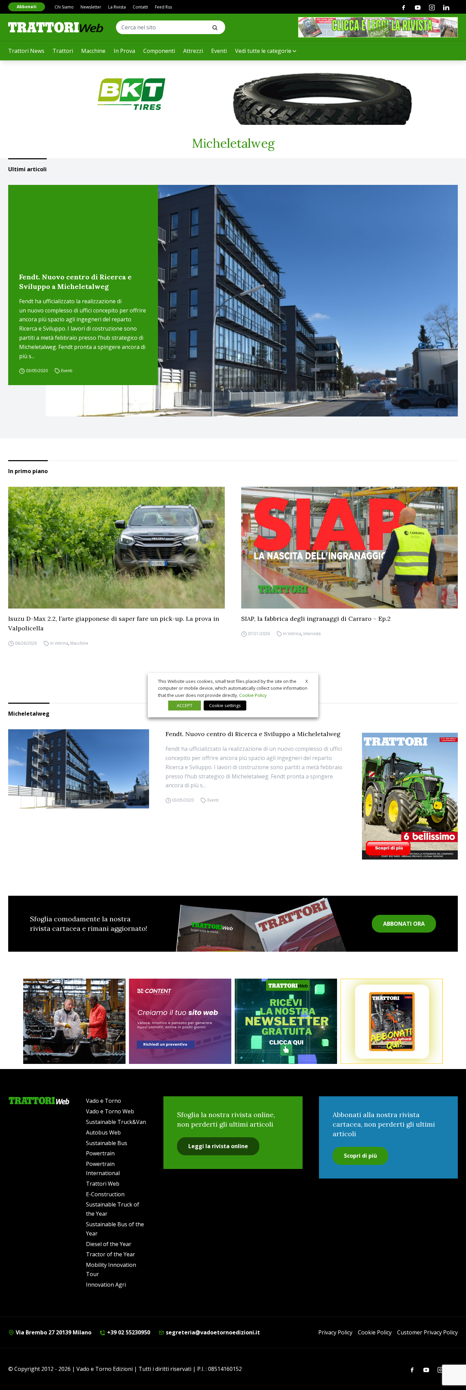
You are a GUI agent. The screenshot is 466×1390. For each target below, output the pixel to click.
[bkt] (233, 94)
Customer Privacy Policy (427, 1332)
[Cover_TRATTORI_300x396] (410, 796)
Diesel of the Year (108, 1244)
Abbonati (27, 7)
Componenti (159, 51)
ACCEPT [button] (184, 705)
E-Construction (105, 1194)
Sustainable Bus (106, 1143)
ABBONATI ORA (404, 923)
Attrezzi (193, 51)
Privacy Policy (335, 1332)
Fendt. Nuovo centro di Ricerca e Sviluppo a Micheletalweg (75, 282)
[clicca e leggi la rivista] (378, 27)
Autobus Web (103, 1132)
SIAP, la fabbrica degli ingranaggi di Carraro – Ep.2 (316, 619)
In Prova (124, 51)
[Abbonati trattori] (391, 1021)
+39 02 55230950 (128, 1332)
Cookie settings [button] (225, 705)
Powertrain (100, 1153)
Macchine (93, 51)
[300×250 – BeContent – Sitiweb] (180, 1021)
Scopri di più (360, 1155)
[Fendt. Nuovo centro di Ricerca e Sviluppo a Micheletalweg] (252, 301)
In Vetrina (59, 643)
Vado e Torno (103, 1100)
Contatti (140, 7)
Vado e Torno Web (110, 1111)
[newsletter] (286, 1021)
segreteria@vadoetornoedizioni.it (212, 1332)
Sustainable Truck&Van (116, 1122)
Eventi (219, 51)
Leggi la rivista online (218, 1146)
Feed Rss (163, 7)
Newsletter (91, 7)
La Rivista (117, 7)
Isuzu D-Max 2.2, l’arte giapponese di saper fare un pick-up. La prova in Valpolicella (113, 623)
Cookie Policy (375, 1332)
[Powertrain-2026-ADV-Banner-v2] (74, 1021)
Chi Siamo (64, 7)
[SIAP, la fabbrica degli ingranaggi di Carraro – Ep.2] (349, 548)
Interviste (312, 634)
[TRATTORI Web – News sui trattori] (56, 27)
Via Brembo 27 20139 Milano (52, 1332)
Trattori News (26, 51)
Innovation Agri (106, 1284)
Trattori (63, 51)
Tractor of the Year (110, 1254)
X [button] (306, 681)
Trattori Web (102, 1183)
